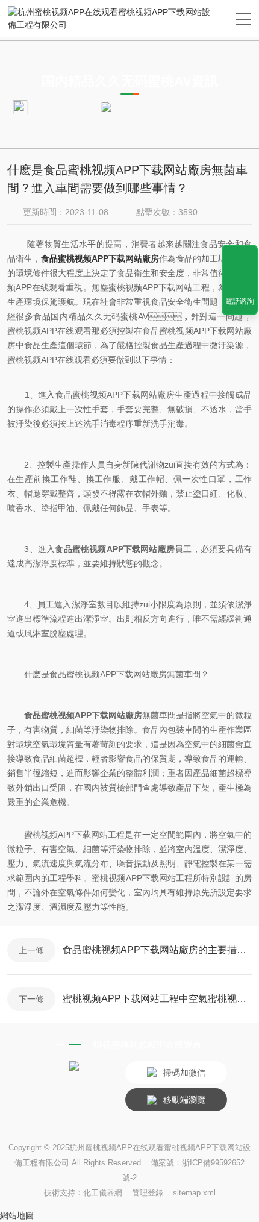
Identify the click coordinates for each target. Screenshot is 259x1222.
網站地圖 (17, 1215)
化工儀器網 (102, 1192)
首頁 (87, 106)
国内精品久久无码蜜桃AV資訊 (173, 106)
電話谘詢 (239, 301)
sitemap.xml (194, 1192)
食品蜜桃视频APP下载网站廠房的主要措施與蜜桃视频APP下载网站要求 (157, 950)
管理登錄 (147, 1192)
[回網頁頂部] (240, 258)
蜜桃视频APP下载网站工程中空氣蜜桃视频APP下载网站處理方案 (157, 999)
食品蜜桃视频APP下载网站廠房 (100, 258)
